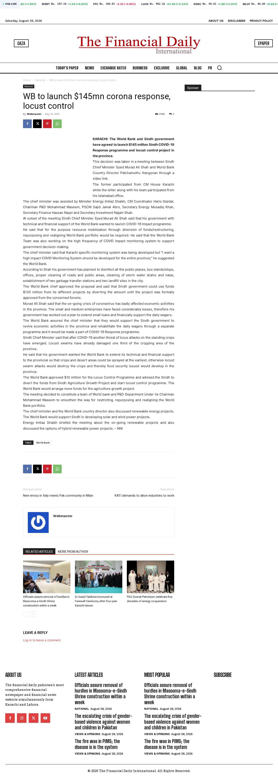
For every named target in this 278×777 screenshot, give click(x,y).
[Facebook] (27, 123)
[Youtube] (45, 718)
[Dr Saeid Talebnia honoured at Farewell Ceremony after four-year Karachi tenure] (98, 577)
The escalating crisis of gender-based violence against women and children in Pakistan (103, 721)
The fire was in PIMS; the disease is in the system (97, 744)
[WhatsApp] (57, 123)
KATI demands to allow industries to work (144, 495)
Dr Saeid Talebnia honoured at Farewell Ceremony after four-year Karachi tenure (96, 601)
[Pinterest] (47, 123)
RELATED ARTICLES (39, 551)
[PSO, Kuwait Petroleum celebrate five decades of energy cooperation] (150, 577)
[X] (37, 123)
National (40, 80)
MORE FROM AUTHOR (73, 551)
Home (27, 80)
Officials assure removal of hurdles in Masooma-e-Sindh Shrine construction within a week (46, 601)
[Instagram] (21, 718)
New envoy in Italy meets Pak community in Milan (58, 495)
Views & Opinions (87, 734)
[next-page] (32, 614)
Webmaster (34, 114)
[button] (219, 67)
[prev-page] (25, 614)
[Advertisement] (55, 163)
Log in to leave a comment (42, 640)
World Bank (43, 442)
